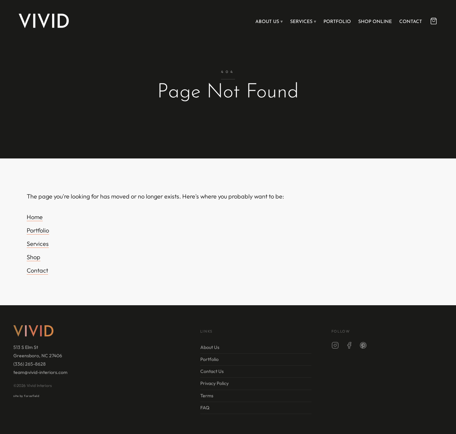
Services (301, 21)
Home (35, 217)
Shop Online (375, 21)
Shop (33, 257)
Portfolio (337, 21)
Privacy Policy (214, 383)
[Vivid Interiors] (44, 21)
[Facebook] (349, 347)
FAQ (204, 408)
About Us (267, 21)
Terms (206, 396)
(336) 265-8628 (29, 364)
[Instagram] (335, 347)
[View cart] (433, 21)
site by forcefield (26, 396)
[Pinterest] (363, 347)
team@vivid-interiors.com (40, 372)
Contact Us (212, 371)
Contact (410, 21)
